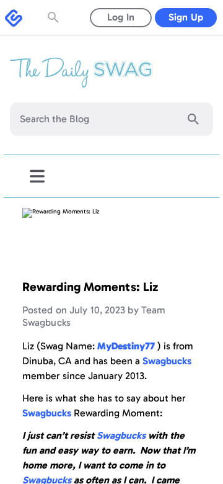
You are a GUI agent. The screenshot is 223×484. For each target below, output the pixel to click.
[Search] (193, 119)
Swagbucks (121, 435)
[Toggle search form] (54, 17)
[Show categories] (37, 176)
